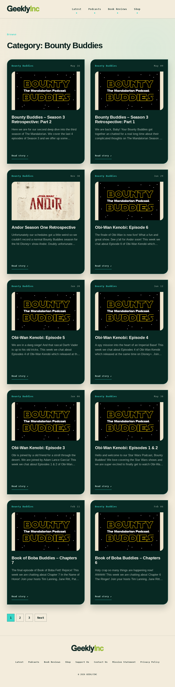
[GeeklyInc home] (23, 9)
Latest (77, 9)
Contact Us (101, 662)
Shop (137, 9)
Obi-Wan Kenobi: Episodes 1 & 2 (126, 447)
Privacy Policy (150, 662)
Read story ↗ (20, 156)
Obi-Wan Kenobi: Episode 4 (121, 337)
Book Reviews (117, 9)
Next (40, 617)
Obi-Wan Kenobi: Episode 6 (121, 227)
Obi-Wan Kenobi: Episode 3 (38, 447)
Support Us (82, 662)
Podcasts (94, 9)
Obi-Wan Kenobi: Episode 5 (38, 337)
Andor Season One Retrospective (44, 227)
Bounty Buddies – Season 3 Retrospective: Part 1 (121, 119)
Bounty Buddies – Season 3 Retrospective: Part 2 (38, 119)
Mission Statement (124, 662)
